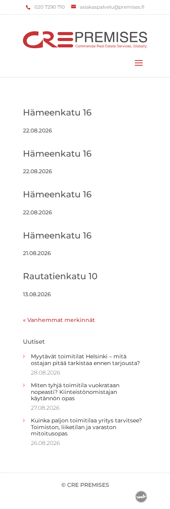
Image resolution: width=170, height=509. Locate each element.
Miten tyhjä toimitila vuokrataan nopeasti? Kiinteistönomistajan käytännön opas (75, 392)
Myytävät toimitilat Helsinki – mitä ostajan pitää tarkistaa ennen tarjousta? (85, 360)
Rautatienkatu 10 (60, 276)
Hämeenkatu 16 (57, 112)
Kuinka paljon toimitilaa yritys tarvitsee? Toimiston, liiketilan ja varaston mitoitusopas (86, 427)
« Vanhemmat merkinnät (59, 320)
